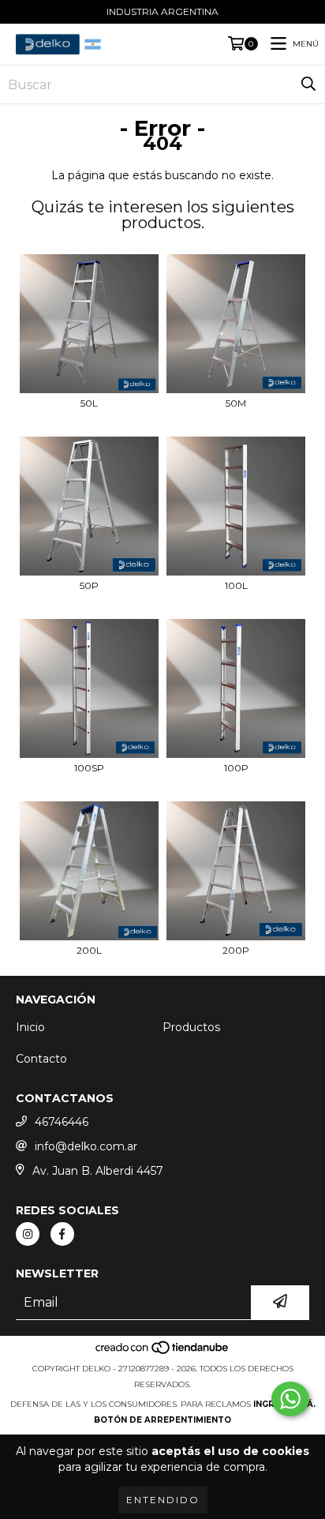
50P (89, 585)
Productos (191, 1027)
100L (236, 585)
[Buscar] (308, 84)
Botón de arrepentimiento (162, 1420)
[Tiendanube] (163, 1353)
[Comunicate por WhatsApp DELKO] (290, 1399)
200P (235, 950)
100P (236, 768)
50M (236, 403)
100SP (89, 768)
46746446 (61, 1122)
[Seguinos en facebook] (62, 1234)
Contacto (41, 1059)
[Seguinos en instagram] (27, 1234)
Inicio (30, 1027)
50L (89, 403)
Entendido (163, 1500)
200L (89, 950)
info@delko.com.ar (86, 1146)
